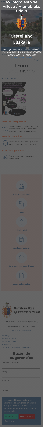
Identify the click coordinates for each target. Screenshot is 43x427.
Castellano (22, 36)
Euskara (21, 42)
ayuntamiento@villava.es (21, 57)
